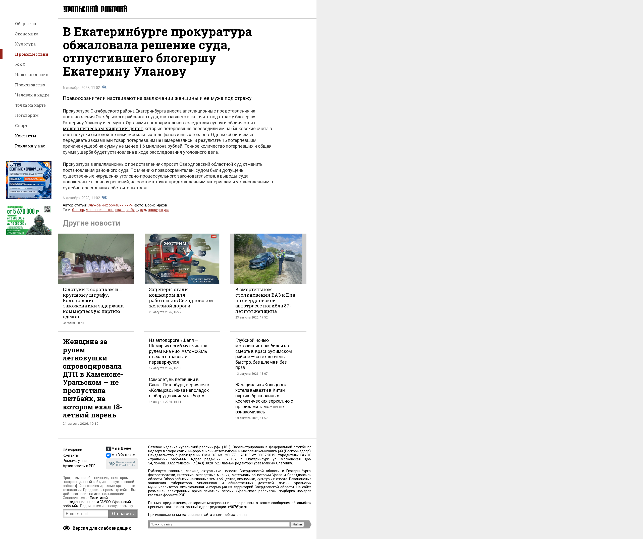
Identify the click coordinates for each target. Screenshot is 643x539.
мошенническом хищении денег (103, 128)
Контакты (25, 135)
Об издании (72, 450)
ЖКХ (20, 64)
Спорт (21, 125)
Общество (25, 23)
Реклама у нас (30, 145)
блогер (78, 210)
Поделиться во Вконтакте (104, 87)
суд (143, 210)
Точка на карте (30, 105)
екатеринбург (126, 210)
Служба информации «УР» (110, 205)
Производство (30, 84)
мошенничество (100, 210)
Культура (25, 43)
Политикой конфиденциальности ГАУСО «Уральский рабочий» (97, 502)
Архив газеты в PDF (79, 466)
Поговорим (27, 115)
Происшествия (31, 54)
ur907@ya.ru (237, 507)
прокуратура (158, 210)
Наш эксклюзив (31, 74)
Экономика (26, 33)
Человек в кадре (32, 94)
